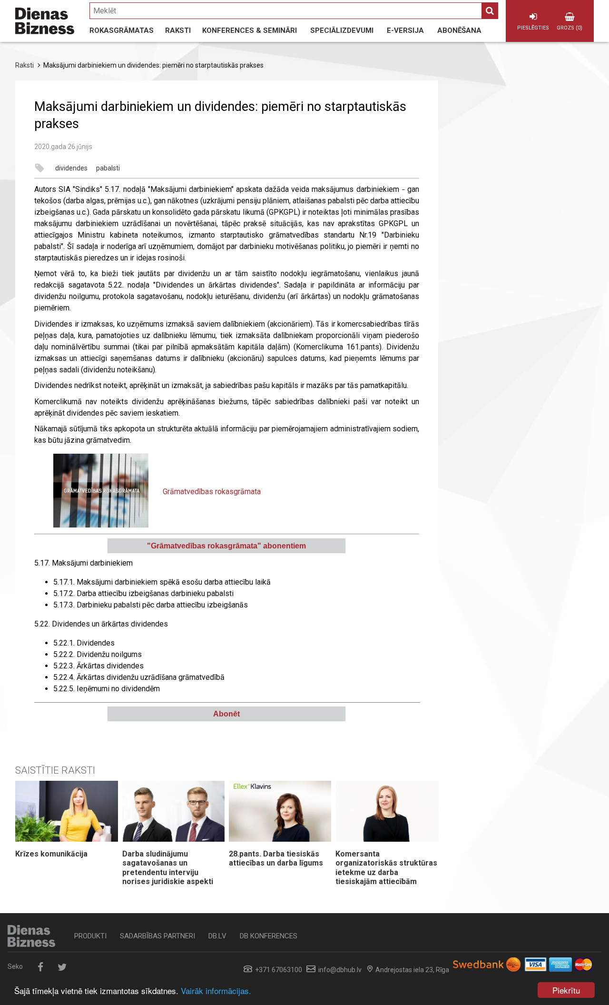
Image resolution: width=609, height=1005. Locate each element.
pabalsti (108, 168)
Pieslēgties (533, 28)
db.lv (217, 936)
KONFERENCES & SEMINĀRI (249, 30)
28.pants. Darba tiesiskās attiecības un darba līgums (276, 858)
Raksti (178, 30)
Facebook (40, 967)
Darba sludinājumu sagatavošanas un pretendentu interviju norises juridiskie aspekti (167, 867)
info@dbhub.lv (340, 970)
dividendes (71, 168)
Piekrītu (566, 990)
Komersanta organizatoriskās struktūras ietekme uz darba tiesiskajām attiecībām (386, 867)
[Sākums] (44, 21)
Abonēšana (459, 30)
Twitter (62, 967)
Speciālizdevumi (341, 30)
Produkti (90, 936)
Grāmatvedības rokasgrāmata (212, 491)
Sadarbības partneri (157, 936)
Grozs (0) (569, 28)
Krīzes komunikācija (51, 853)
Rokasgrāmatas (121, 30)
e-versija (405, 30)
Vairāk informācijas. (216, 990)
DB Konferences (268, 936)
